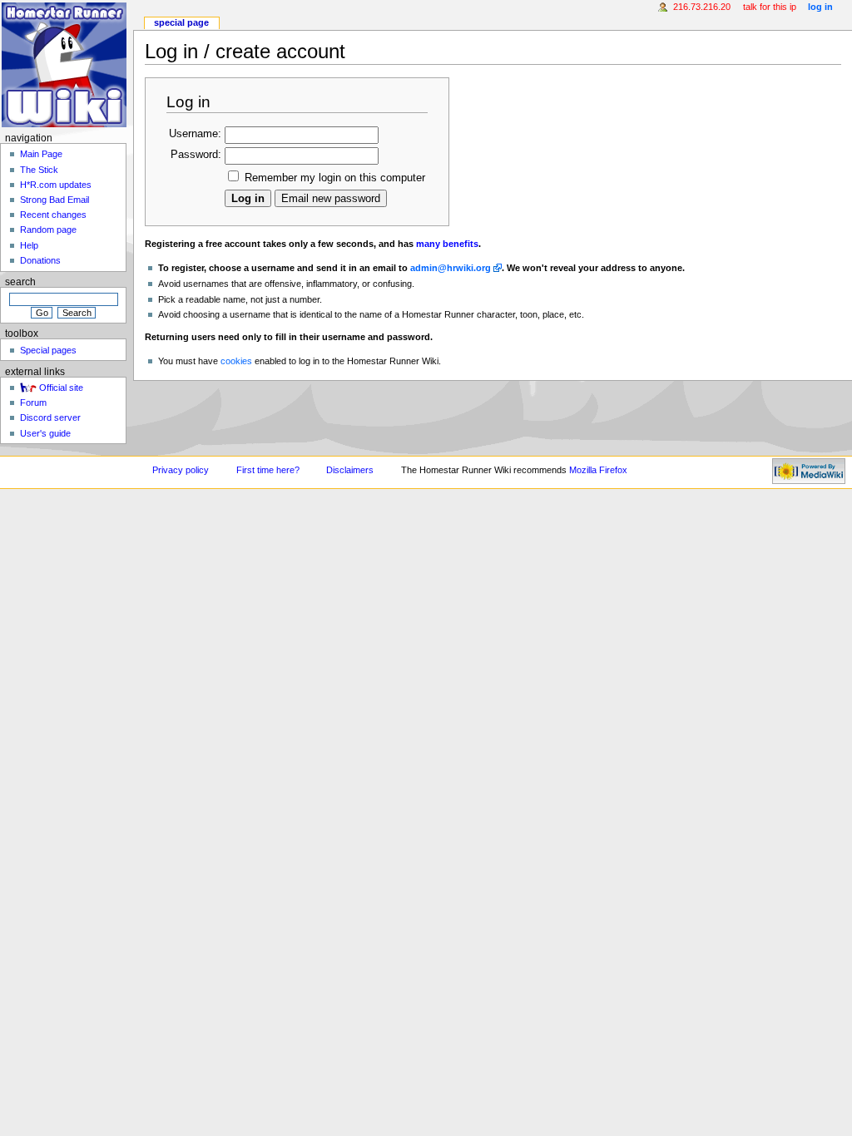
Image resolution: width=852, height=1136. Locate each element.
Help (29, 245)
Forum (33, 402)
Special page (181, 22)
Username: (195, 134)
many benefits (447, 244)
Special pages (48, 350)
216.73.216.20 (702, 7)
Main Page (41, 154)
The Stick (39, 170)
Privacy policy (180, 470)
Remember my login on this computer (335, 178)
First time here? (268, 470)
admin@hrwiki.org (450, 268)
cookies (236, 361)
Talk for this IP (769, 7)
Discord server (50, 417)
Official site (61, 388)
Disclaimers (350, 470)
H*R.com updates (56, 185)
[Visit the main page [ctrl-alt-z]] (64, 64)
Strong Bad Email (54, 200)
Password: (196, 155)
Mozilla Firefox (598, 470)
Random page (48, 230)
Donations (40, 260)
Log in (820, 7)
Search (20, 282)
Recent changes (53, 215)
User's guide (45, 433)
